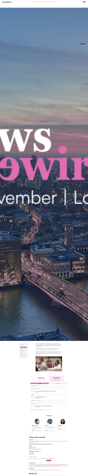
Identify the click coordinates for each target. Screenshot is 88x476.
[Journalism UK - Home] (17, 2)
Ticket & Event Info (22, 350)
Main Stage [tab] (39, 383)
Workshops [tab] (58, 383)
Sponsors (21, 353)
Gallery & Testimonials (23, 355)
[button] (78, 2)
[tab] (41, 378)
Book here (48, 460)
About (21, 345)
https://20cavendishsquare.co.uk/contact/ (53, 466)
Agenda (21, 347)
